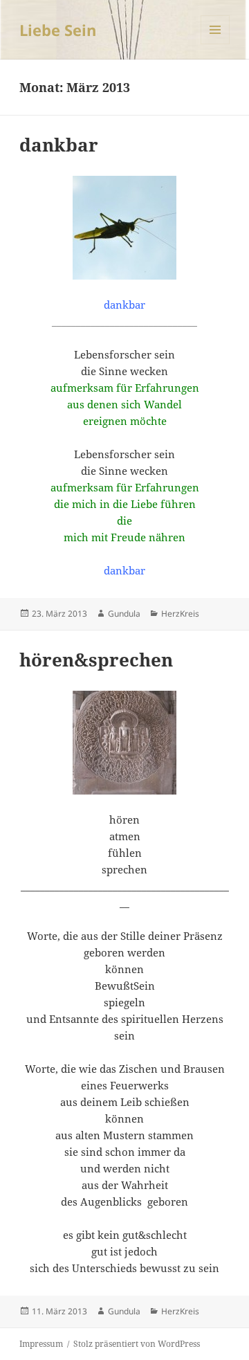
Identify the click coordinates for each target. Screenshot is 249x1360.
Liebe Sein (57, 29)
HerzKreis (180, 613)
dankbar (58, 144)
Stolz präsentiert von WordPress (136, 1344)
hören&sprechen (96, 659)
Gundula (124, 613)
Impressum (41, 1344)
